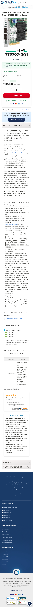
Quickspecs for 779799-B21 (14, 318)
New (4, 77)
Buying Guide (7, 520)
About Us (4, 552)
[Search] (17, 2)
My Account (5, 529)
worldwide (18, 7)
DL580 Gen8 (10, 336)
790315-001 (21, 194)
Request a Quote (7, 537)
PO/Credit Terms (7, 540)
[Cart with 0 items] (27, 2)
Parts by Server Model (9, 508)
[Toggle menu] (30, 2)
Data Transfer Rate (18, 153)
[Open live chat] (29, 603)
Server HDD (6, 510)
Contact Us (5, 554)
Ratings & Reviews (7, 557)
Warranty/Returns (7, 542)
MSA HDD (6, 515)
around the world (19, 497)
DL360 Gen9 (10, 332)
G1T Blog (4, 564)
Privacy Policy (5, 559)
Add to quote (16, 120)
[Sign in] (20, 2)
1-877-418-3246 (16, 591)
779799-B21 (21, 191)
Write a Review (26, 110)
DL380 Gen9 (10, 334)
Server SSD (6, 513)
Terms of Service (6, 562)
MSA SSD (6, 518)
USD (23, 2)
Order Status (5, 532)
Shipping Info (5, 534)
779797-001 (16, 196)
